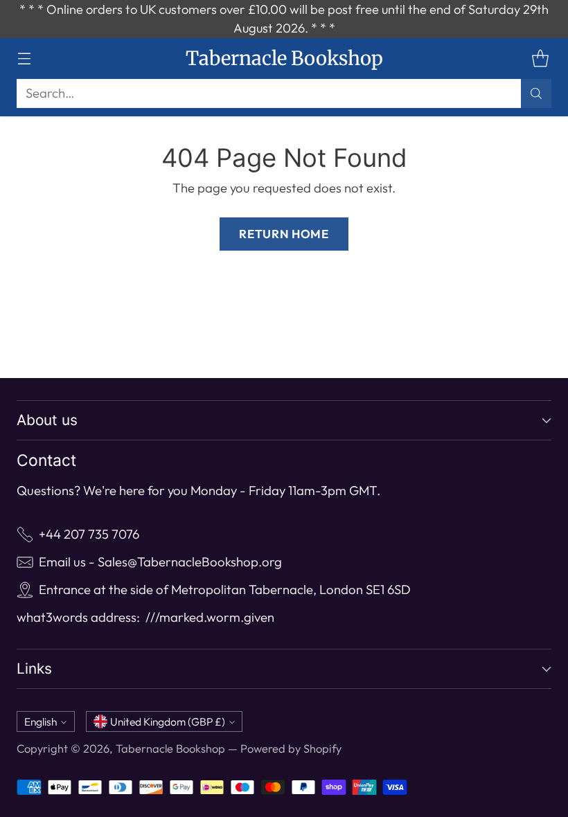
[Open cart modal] (540, 58)
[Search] (536, 93)
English (40, 721)
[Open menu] (24, 58)
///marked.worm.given (209, 617)
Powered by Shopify (290, 748)
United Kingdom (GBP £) (167, 721)
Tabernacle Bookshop (170, 748)
